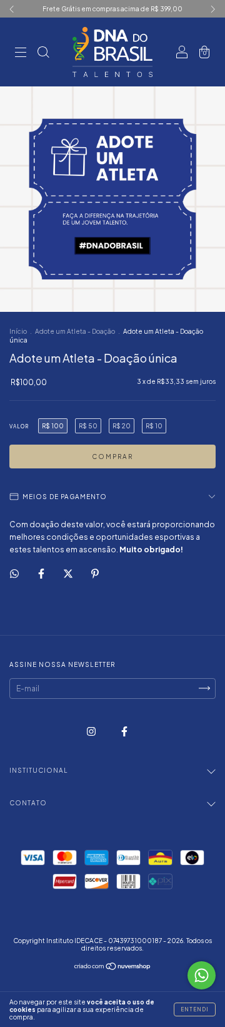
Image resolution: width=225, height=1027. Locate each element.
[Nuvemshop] (113, 968)
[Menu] (20, 53)
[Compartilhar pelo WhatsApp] (14, 574)
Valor (19, 426)
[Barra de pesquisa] (43, 53)
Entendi (195, 1009)
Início (18, 331)
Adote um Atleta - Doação (75, 331)
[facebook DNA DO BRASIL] (124, 731)
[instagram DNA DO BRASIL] (92, 731)
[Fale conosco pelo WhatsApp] (202, 975)
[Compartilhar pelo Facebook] (42, 573)
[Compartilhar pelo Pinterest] (95, 573)
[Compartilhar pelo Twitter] (68, 573)
